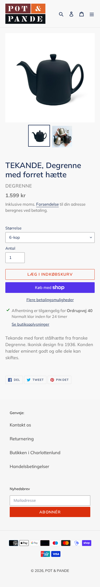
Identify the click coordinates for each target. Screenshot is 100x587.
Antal (10, 248)
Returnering (22, 439)
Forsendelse (47, 204)
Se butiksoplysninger (30, 324)
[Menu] (92, 13)
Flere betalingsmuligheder (50, 299)
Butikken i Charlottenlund (35, 452)
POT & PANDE (57, 570)
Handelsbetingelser (29, 466)
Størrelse (13, 228)
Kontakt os (20, 425)
